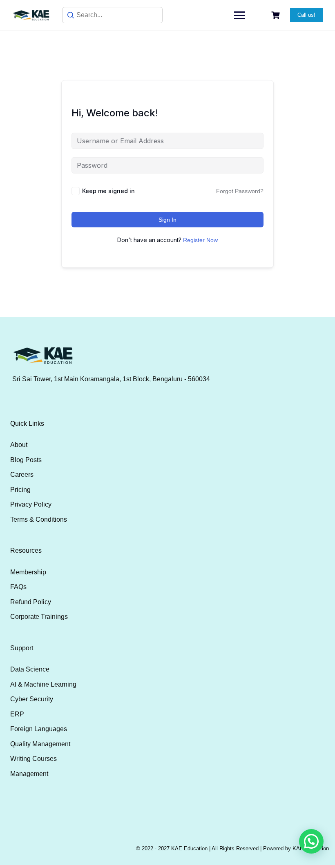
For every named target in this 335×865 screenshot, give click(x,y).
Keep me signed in (108, 190)
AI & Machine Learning (43, 684)
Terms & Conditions (38, 519)
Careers (22, 474)
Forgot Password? (240, 191)
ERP (17, 714)
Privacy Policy (30, 504)
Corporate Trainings (39, 616)
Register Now (200, 240)
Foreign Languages (38, 728)
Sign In (167, 219)
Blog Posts (26, 459)
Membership (28, 572)
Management (29, 773)
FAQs (18, 586)
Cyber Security (31, 699)
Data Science (29, 669)
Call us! (306, 15)
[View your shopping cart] (276, 15)
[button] (311, 841)
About (18, 444)
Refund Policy (30, 601)
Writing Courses (33, 758)
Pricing (20, 489)
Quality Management (40, 743)
